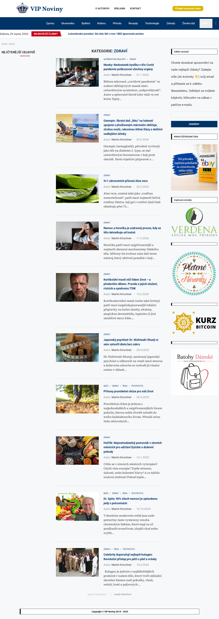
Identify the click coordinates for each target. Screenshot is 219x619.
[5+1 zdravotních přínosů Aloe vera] (77, 188)
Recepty (133, 23)
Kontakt (135, 8)
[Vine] (207, 33)
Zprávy (50, 23)
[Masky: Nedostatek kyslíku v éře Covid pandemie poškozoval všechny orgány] (77, 72)
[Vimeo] (212, 33)
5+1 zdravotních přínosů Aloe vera (126, 181)
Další (205, 23)
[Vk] (203, 33)
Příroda (117, 23)
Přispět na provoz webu (188, 8)
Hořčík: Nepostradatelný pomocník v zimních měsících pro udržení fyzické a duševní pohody (133, 447)
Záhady (170, 23)
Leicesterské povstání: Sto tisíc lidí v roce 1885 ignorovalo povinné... (107, 33)
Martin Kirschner (122, 74)
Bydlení (86, 23)
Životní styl (188, 23)
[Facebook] (185, 33)
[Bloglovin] (205, 33)
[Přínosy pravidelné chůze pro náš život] (77, 399)
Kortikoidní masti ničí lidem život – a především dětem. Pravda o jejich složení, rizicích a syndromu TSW (131, 284)
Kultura (101, 23)
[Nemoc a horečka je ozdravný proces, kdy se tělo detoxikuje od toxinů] (77, 236)
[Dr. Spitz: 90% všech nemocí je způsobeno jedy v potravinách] (77, 506)
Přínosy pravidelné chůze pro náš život (128, 391)
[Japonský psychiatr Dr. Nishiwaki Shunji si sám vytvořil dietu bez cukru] (77, 347)
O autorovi (102, 8)
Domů (4, 44)
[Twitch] (209, 33)
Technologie (152, 23)
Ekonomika (67, 23)
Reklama (119, 8)
